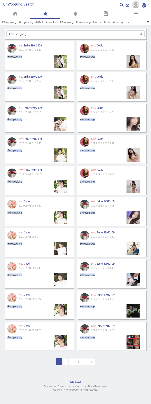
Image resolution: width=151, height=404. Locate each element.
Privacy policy (64, 386)
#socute (97, 22)
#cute (107, 22)
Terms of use (50, 386)
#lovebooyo (119, 22)
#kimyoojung (26, 22)
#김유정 (39, 22)
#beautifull (51, 22)
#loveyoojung (83, 22)
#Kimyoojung (9, 22)
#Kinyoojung (66, 22)
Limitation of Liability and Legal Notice (89, 386)
